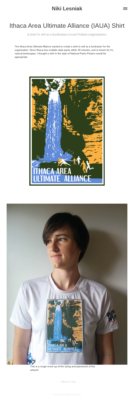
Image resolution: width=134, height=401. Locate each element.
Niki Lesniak (67, 8)
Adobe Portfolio (73, 394)
